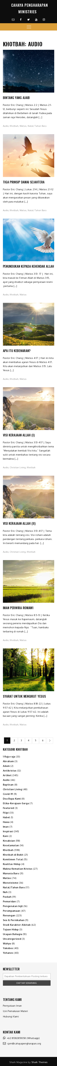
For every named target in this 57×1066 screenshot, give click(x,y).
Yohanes (8, 952)
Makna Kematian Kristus (17, 868)
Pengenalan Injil (13, 906)
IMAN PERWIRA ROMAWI (18, 608)
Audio (6, 126)
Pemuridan (9, 901)
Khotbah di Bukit (13, 854)
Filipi (6, 812)
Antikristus (10, 770)
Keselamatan (11, 845)
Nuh (5, 892)
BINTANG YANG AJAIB (16, 97)
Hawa (6, 822)
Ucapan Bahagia (12, 934)
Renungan (9, 915)
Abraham (8, 761)
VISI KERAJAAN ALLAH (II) (19, 523)
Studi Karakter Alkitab (17, 924)
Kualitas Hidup (12, 864)
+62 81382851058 (15, 1038)
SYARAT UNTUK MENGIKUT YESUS (24, 696)
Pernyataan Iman (12, 1005)
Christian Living (18, 467)
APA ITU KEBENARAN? (17, 351)
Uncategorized (12, 938)
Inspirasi (8, 831)
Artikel (7, 775)
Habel (6, 817)
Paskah (7, 896)
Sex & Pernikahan (14, 920)
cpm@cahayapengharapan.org (23, 1043)
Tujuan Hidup (11, 929)
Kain (5, 836)
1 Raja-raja (9, 756)
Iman (6, 826)
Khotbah (14, 126)
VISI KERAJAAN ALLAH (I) (19, 435)
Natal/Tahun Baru (37, 126)
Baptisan (8, 784)
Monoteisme (10, 882)
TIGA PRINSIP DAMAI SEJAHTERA (24, 182)
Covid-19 (8, 794)
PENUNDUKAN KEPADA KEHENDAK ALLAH (28, 266)
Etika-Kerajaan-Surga (16, 803)
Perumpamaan (11, 910)
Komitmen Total (13, 859)
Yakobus (8, 948)
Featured (8, 808)
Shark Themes (39, 1062)
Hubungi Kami (11, 1016)
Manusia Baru (11, 873)
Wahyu (7, 943)
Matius (23, 126)
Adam (6, 765)
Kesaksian (9, 840)
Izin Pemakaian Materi (15, 1011)
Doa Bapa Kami (12, 798)
